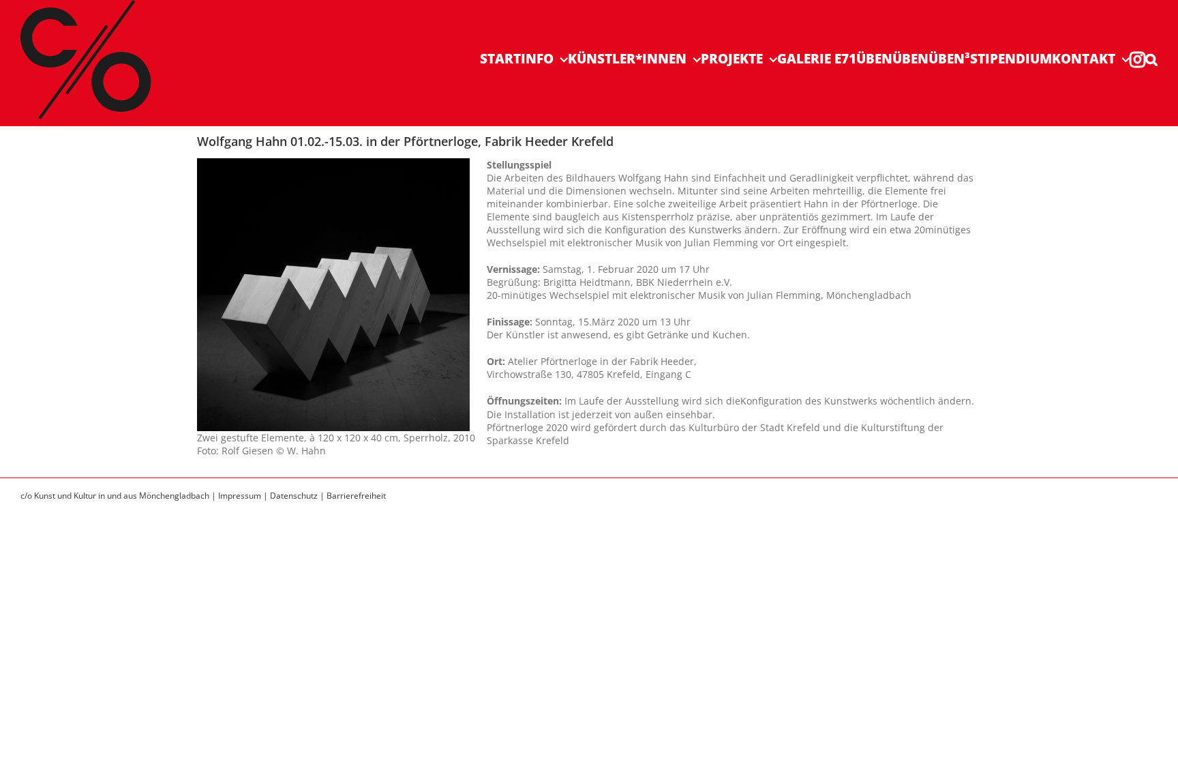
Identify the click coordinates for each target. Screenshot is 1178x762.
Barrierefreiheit (356, 495)
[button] (1151, 59)
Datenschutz (294, 495)
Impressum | (244, 495)
